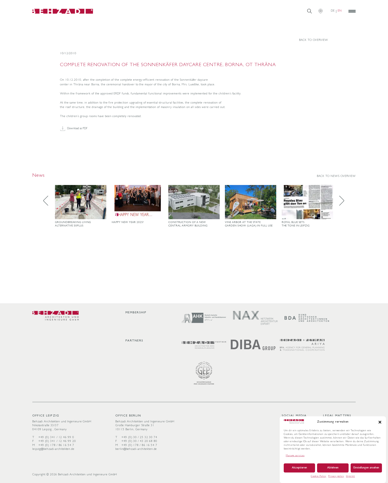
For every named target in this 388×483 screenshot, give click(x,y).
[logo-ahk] (204, 318)
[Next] (339, 201)
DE (333, 11)
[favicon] (62, 11)
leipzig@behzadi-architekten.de (53, 449)
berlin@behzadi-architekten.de (136, 449)
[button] (380, 422)
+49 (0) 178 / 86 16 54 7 (56, 445)
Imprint (350, 476)
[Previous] (48, 201)
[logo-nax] (255, 318)
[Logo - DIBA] (253, 345)
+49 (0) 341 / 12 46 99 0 (56, 437)
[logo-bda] (307, 318)
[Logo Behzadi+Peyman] (302, 345)
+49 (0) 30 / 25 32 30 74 (139, 437)
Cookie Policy (318, 476)
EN (340, 11)
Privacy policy (336, 476)
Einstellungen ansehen (366, 467)
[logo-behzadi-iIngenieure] (55, 315)
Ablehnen (332, 467)
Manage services (295, 456)
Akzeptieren (299, 467)
